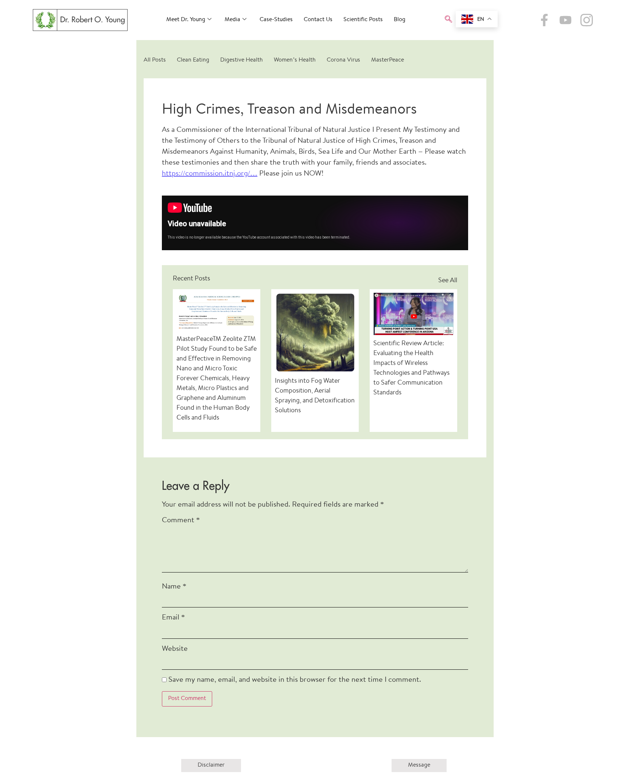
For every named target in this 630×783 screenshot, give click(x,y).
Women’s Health (295, 60)
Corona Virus (343, 60)
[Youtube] (565, 20)
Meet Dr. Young (185, 20)
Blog (399, 20)
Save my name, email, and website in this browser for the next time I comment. (294, 680)
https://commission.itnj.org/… (209, 173)
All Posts (155, 60)
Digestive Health (241, 60)
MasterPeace (387, 60)
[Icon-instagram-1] (586, 20)
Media (232, 20)
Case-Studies (276, 20)
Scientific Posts (363, 20)
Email (173, 617)
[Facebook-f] (544, 20)
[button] (448, 20)
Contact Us (318, 20)
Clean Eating (193, 60)
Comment (181, 520)
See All (447, 281)
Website (175, 649)
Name (174, 586)
